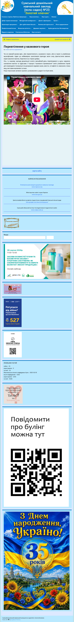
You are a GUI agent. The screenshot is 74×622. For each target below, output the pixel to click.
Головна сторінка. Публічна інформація (14, 17)
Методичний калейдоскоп (28, 20)
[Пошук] (50, 237)
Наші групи (45, 17)
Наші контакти (36, 32)
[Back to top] (69, 617)
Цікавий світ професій (61, 39)
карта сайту (37, 171)
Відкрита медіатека (8, 32)
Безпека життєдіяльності (46, 24)
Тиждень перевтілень (12, 39)
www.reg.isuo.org (37, 187)
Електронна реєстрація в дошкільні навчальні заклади (37, 185)
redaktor (7, 49)
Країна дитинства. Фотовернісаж (58, 28)
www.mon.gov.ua (37, 194)
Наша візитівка (34, 17)
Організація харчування (9, 24)
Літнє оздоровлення (62, 24)
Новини (54, 17)
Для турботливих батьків (28, 24)
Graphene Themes (16, 619)
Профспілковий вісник (9, 28)
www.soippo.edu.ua (37, 210)
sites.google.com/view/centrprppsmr (37, 202)
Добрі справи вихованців (10, 20)
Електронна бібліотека (23, 32)
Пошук (6, 234)
